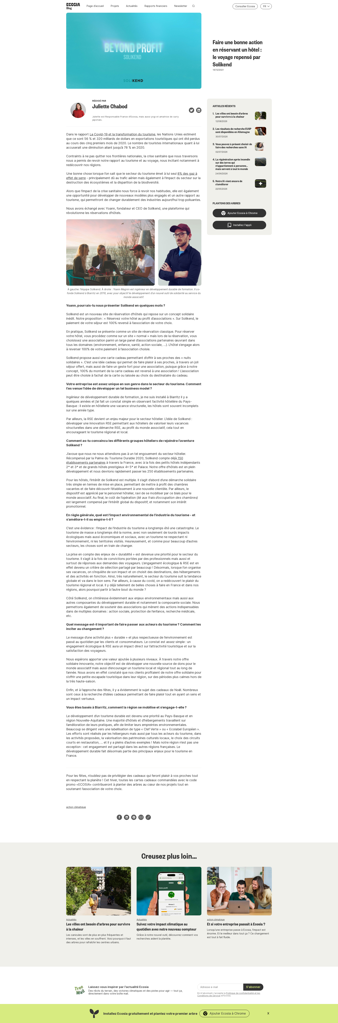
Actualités (131, 5)
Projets (115, 5)
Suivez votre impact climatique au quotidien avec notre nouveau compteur (166, 926)
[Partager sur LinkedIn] (126, 817)
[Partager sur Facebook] (119, 817)
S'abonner (253, 987)
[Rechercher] (193, 6)
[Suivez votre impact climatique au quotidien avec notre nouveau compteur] (169, 891)
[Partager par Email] (141, 817)
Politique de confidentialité (240, 993)
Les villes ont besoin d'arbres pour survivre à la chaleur (98, 926)
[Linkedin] (198, 110)
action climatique (76, 807)
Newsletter (180, 5)
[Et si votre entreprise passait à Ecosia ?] (239, 891)
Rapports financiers (156, 5)
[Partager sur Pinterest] (133, 817)
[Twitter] (191, 110)
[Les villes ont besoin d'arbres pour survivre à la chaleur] (98, 891)
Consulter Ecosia (245, 6)
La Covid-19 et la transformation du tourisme (122, 134)
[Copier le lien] (148, 817)
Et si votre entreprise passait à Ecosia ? (236, 923)
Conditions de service (208, 995)
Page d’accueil (95, 5)
